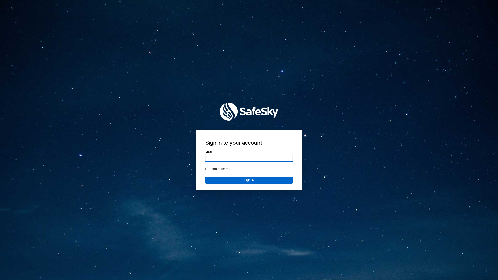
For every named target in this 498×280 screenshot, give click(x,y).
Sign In (249, 180)
